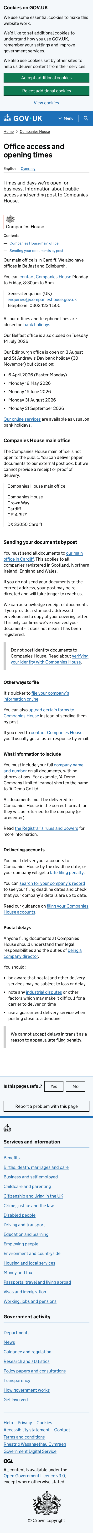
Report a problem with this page (46, 1106)
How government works (27, 1390)
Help (8, 1422)
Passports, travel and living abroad (37, 1282)
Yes (57, 1086)
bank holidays (36, 324)
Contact (62, 1430)
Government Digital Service (30, 1451)
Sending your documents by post (36, 250)
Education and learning (26, 1234)
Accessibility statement (27, 1430)
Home (9, 131)
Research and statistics (27, 1361)
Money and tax (18, 1272)
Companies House (35, 131)
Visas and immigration (25, 1291)
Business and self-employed (31, 1177)
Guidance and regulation (27, 1352)
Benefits (12, 1157)
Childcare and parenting (27, 1186)
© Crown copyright (46, 1520)
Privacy (25, 1422)
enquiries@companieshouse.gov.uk (42, 299)
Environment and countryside (32, 1253)
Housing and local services (29, 1263)
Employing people (21, 1244)
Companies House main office (34, 243)
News (9, 1342)
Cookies (44, 1422)
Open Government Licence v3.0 (34, 1475)
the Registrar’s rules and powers (46, 828)
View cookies (46, 102)
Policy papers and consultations (35, 1371)
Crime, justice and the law (29, 1205)
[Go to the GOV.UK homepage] (23, 118)
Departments (17, 1332)
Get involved (16, 1399)
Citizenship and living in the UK (33, 1196)
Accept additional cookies (46, 77)
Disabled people (20, 1215)
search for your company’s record (52, 883)
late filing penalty (67, 872)
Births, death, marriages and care (36, 1167)
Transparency (17, 1380)
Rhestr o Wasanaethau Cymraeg (35, 1444)
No (78, 1086)
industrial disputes (44, 992)
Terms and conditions (24, 1437)
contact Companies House (45, 276)
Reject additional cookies (46, 91)
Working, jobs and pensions (30, 1301)
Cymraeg (28, 168)
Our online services (22, 419)
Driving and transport (24, 1224)
